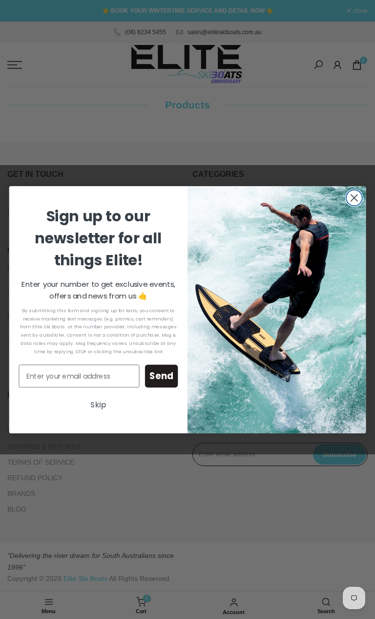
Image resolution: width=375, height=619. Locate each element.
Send (161, 375)
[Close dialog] (354, 198)
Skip (98, 405)
